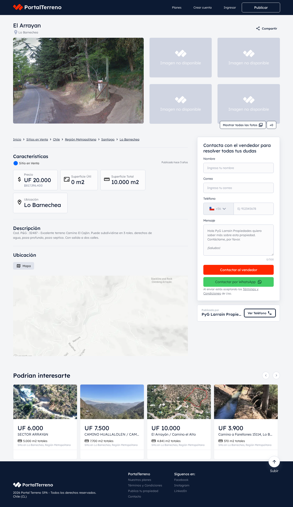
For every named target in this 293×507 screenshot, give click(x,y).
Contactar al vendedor (238, 270)
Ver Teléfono (257, 313)
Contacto (134, 496)
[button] (100, 316)
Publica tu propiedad (143, 491)
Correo (208, 179)
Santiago (108, 139)
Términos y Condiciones (145, 485)
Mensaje (209, 220)
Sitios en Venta (37, 139)
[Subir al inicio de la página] (274, 461)
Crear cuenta (202, 7)
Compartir (269, 28)
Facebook (181, 480)
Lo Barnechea (28, 32)
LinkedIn (180, 491)
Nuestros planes (139, 480)
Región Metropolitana (80, 139)
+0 (271, 125)
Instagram (181, 485)
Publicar (261, 7)
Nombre (209, 159)
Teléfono (209, 199)
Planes (176, 7)
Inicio (17, 139)
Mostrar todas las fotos (240, 125)
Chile (56, 139)
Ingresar (230, 7)
